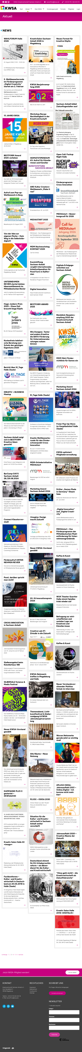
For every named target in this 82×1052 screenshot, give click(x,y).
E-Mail (51, 1008)
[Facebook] (3, 2)
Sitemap (32, 993)
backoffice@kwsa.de (12, 998)
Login (78, 9)
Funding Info (33, 991)
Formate (63, 9)
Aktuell (27, 9)
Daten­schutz (33, 989)
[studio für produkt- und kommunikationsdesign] (6, 1048)
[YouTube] (8, 2)
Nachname (52, 1024)
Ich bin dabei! (72, 972)
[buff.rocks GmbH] (13, 1048)
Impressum (33, 987)
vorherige (4, 954)
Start (21, 9)
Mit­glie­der (71, 9)
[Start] (9, 8)
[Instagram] (6, 2)
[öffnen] (31, 9)
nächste (20, 954)
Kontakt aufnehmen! (57, 993)
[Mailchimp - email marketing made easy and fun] (64, 1040)
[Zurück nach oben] (77, 1047)
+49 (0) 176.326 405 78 (14, 996)
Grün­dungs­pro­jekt (52, 9)
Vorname (51, 1016)
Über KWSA (38, 9)
